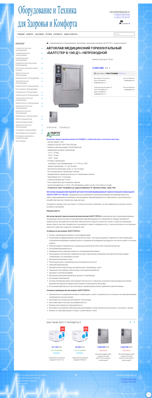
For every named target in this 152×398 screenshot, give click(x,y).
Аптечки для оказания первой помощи (27, 69)
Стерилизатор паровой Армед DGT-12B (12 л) (57, 359)
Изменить (122, 73)
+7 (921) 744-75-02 (122, 14)
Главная (21, 34)
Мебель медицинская (24, 119)
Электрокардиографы (24, 122)
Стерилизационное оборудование (23, 54)
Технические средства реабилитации (24, 99)
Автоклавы (81, 43)
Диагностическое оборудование (22, 74)
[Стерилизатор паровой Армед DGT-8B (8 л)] (80, 335)
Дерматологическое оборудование (24, 126)
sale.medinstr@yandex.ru (120, 12)
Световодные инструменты (26, 133)
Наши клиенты (71, 34)
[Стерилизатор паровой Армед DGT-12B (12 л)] (56, 335)
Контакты (57, 34)
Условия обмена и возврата (26, 381)
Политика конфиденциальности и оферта (31, 375)
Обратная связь (22, 384)
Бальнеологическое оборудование (23, 112)
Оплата (48, 34)
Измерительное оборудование (27, 78)
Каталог (30, 34)
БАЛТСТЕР (108, 43)
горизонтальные (119, 43)
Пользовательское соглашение (28, 378)
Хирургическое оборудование (27, 86)
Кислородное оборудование (27, 89)
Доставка (39, 34)
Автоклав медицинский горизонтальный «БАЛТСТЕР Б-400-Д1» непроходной (126, 357)
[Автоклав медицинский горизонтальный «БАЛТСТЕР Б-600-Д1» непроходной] (103, 335)
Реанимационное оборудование (22, 59)
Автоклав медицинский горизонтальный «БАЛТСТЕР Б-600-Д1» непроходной (103, 357)
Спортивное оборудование (26, 130)
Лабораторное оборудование (27, 95)
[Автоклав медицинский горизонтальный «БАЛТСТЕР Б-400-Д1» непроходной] (126, 335)
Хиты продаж (21, 141)
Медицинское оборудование (27, 116)
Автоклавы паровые (94, 43)
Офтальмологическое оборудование (24, 107)
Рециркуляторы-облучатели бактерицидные (26, 64)
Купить (56, 353)
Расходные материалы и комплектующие (25, 137)
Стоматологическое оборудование (23, 49)
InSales (133, 394)
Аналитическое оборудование (27, 103)
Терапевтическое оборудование (22, 82)
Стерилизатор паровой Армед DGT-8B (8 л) (80, 359)
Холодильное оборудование (26, 92)
